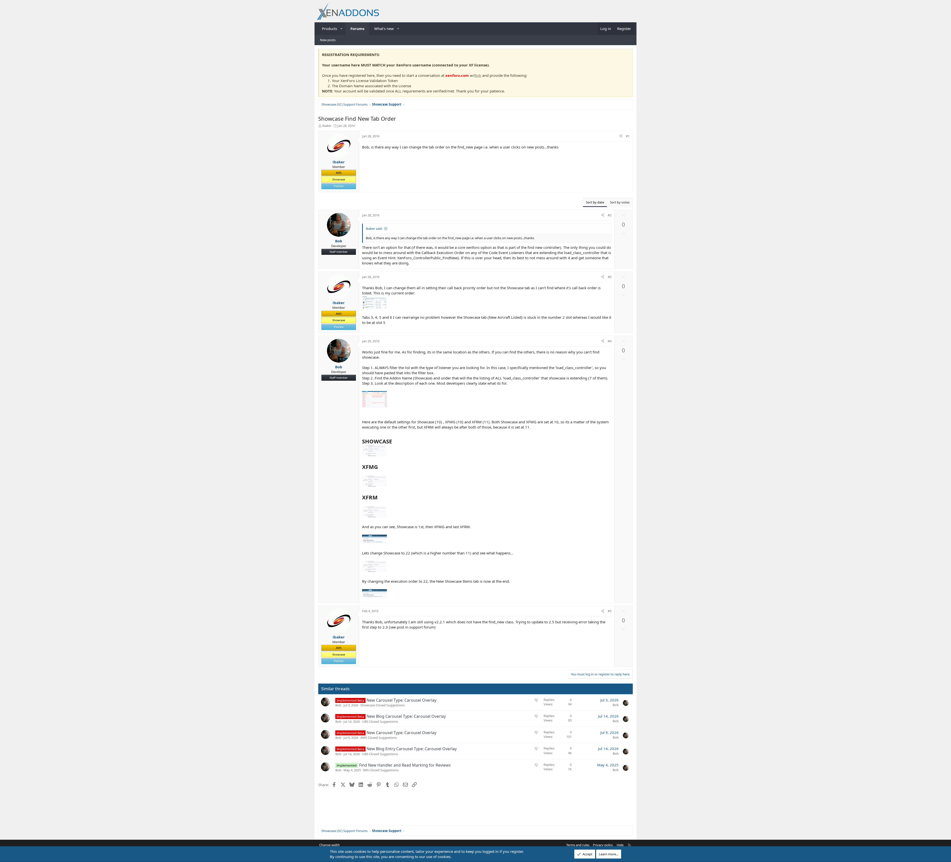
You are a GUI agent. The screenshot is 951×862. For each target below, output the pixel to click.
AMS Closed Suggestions (378, 737)
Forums (357, 28)
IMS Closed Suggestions (380, 770)
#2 (609, 215)
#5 (609, 611)
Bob (477, 75)
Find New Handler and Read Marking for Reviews (405, 765)
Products (329, 28)
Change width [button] (329, 845)
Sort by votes (620, 202)
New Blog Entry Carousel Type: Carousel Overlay (412, 748)
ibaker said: (374, 228)
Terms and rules (577, 845)
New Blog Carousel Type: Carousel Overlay (406, 716)
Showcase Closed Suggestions (382, 705)
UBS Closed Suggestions (380, 721)
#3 (609, 277)
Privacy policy (603, 845)
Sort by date (595, 202)
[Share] (620, 136)
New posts (328, 40)
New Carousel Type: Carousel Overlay (401, 700)
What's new (384, 28)
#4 (609, 341)
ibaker (326, 125)
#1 (628, 136)
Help (620, 845)
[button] (341, 28)
